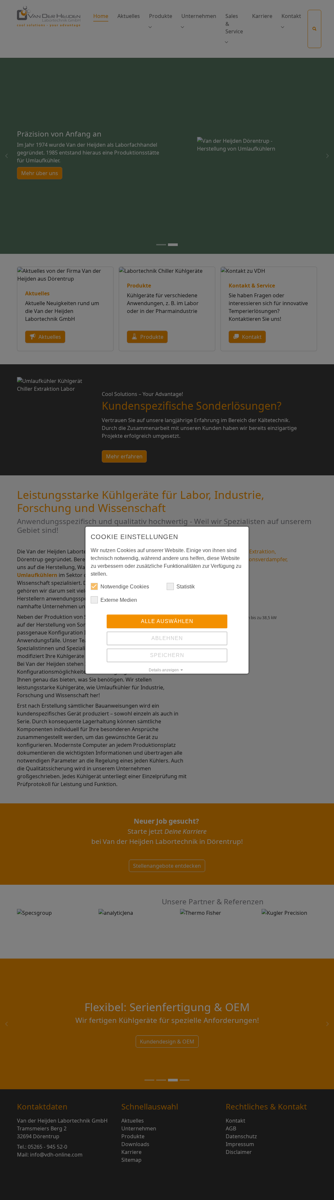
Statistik (185, 586)
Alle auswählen (167, 621)
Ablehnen (167, 638)
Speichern (167, 655)
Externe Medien (118, 600)
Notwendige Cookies (124, 586)
